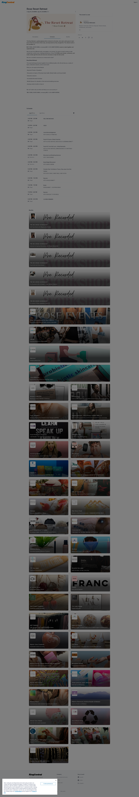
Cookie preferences (48, 783)
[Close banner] (55, 780)
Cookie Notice (18, 791)
